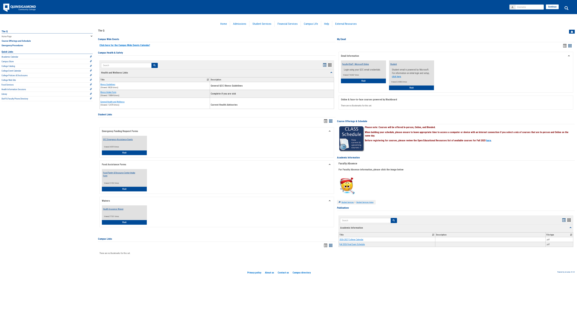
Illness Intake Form (108, 92)
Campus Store (8, 61)
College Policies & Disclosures (15, 75)
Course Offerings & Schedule (352, 121)
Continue (552, 7)
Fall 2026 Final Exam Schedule (352, 244)
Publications (343, 207)
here (488, 140)
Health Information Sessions (14, 89)
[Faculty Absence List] (347, 186)
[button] (331, 72)
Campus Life (311, 24)
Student (393, 64)
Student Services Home (364, 202)
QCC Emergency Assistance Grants (118, 139)
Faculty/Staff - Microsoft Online (355, 64)
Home (223, 24)
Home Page (7, 36)
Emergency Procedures (12, 45)
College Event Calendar (11, 71)
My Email (341, 39)
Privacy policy (254, 272)
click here (396, 76)
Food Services (8, 85)
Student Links (105, 114)
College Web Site (9, 80)
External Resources (346, 24)
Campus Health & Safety (110, 52)
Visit (134, 152)
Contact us (283, 272)
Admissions (239, 24)
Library (4, 94)
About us (269, 272)
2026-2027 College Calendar (351, 239)
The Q (5, 31)
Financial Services (288, 24)
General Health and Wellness (112, 102)
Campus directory (302, 272)
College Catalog (8, 66)
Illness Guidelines (107, 84)
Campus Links (105, 238)
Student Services (261, 24)
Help (326, 24)
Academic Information (348, 157)
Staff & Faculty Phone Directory (15, 99)
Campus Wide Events (108, 39)
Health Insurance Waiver (113, 209)
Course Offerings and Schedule (16, 41)
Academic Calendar (10, 57)
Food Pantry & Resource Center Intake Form (119, 174)
